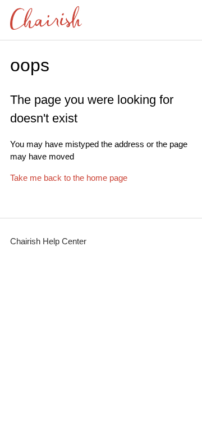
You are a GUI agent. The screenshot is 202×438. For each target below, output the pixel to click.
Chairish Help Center (48, 241)
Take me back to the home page (68, 177)
